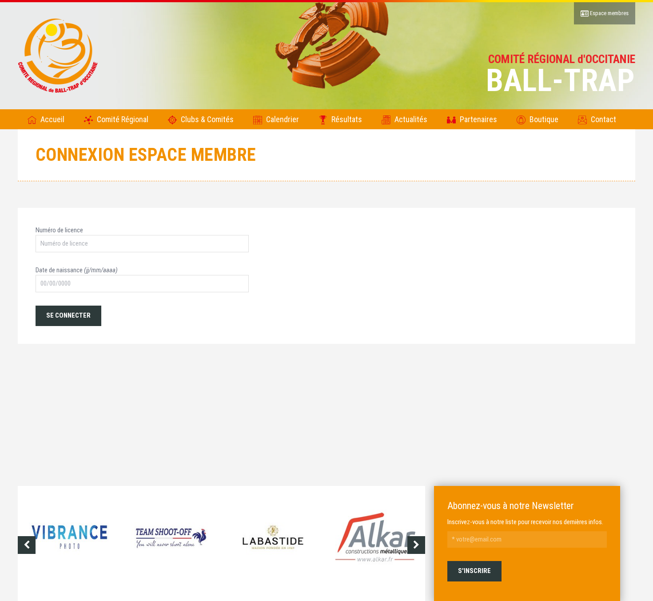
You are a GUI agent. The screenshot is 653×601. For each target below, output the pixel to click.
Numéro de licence (59, 230)
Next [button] (416, 545)
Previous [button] (27, 545)
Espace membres (609, 13)
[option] (68, 545)
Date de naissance (77, 270)
